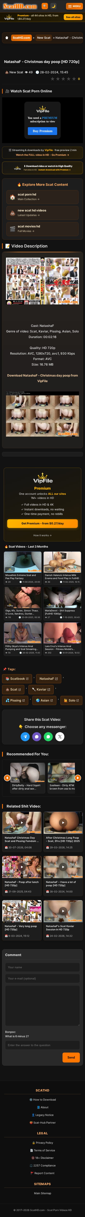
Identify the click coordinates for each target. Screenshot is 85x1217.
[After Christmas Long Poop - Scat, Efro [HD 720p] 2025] (63, 823)
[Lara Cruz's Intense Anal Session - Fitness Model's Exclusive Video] (62, 633)
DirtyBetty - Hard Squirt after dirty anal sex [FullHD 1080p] (26, 788)
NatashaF (47, 679)
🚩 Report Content (42, 1173)
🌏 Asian (42, 700)
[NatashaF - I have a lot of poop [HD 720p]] (63, 867)
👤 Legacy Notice (43, 1115)
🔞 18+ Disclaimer (42, 1157)
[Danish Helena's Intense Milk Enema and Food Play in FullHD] (62, 562)
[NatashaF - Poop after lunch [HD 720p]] (21, 867)
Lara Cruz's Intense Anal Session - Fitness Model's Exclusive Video (59, 648)
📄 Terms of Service (42, 1150)
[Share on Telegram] (25, 736)
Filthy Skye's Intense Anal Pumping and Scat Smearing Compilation (20, 648)
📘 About (42, 1107)
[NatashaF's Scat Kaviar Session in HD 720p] (63, 911)
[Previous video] (7, 778)
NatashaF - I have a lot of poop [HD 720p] (61, 883)
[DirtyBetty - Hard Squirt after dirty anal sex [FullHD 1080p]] (27, 772)
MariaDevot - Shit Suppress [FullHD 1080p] (60, 612)
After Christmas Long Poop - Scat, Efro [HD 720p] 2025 (63, 839)
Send (71, 1057)
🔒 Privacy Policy (42, 1142)
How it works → (42, 535)
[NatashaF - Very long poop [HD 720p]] (21, 911)
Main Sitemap (42, 1193)
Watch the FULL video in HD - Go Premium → (42, 154)
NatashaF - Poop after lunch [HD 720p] (22, 883)
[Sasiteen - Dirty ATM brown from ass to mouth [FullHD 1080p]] (65, 772)
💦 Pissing (13, 700)
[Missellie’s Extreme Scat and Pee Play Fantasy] (22, 562)
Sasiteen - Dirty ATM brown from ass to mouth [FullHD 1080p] (64, 788)
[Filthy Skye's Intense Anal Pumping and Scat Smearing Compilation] (22, 633)
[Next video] (77, 778)
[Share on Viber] (36, 736)
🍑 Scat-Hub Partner (43, 1122)
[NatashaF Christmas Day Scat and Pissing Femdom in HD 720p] (21, 823)
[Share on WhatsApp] (48, 736)
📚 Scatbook (15, 679)
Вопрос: (10, 1031)
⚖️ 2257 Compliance (43, 1165)
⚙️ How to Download (42, 1099)
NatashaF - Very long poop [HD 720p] (21, 928)
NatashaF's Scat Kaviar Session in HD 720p (60, 928)
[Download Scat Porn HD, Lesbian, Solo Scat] (20, 6)
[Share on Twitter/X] (59, 736)
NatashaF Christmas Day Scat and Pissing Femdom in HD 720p (22, 839)
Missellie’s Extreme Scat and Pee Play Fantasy (20, 577)
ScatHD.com (21, 37)
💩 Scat (11, 689)
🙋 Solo (69, 700)
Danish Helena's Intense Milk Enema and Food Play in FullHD (62, 577)
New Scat (43, 37)
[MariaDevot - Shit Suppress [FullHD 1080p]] (62, 597)
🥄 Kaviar (39, 689)
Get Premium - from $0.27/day (42, 523)
